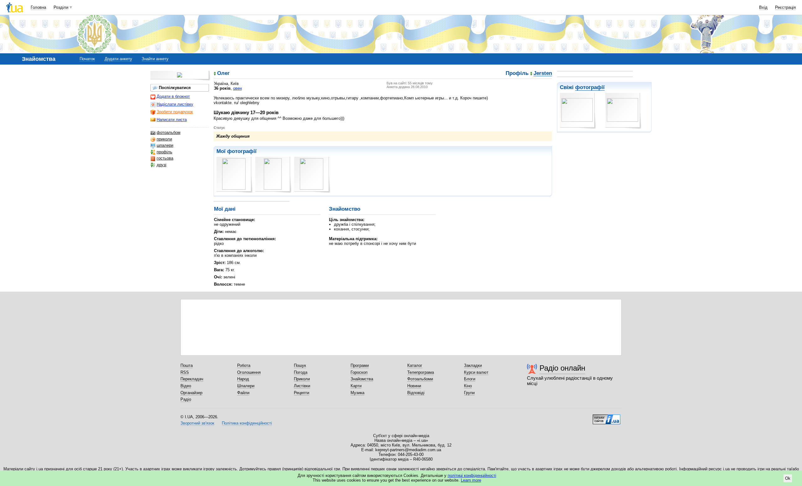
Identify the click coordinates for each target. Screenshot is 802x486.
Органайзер (191, 392)
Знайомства (362, 379)
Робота (243, 365)
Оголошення (249, 372)
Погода (300, 372)
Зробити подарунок (175, 111)
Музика (357, 392)
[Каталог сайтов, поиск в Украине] (606, 417)
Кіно (468, 385)
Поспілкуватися (175, 87)
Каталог (414, 365)
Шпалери (245, 385)
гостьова (165, 158)
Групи (469, 392)
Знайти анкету (155, 58)
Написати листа (172, 119)
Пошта (186, 365)
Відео (185, 385)
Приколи (302, 379)
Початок (87, 58)
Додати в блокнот (173, 96)
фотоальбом (168, 132)
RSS (184, 372)
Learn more (471, 480)
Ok (787, 478)
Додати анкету (118, 58)
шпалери (165, 145)
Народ (243, 379)
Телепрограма (420, 372)
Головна (38, 7)
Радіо (185, 399)
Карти (356, 385)
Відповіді (415, 392)
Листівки (302, 385)
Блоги (469, 379)
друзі (161, 164)
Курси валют (476, 372)
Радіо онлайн (562, 368)
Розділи (61, 7)
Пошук (300, 365)
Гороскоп (359, 372)
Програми (360, 365)
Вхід (763, 7)
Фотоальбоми (420, 379)
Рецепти (301, 392)
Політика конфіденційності (247, 423)
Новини (414, 385)
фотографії (590, 87)
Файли (243, 392)
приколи (164, 139)
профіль (164, 152)
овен (237, 88)
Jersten (543, 73)
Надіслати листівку (175, 104)
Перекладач (191, 379)
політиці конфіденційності (472, 475)
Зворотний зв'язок (197, 423)
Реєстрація (785, 7)
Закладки (473, 365)
